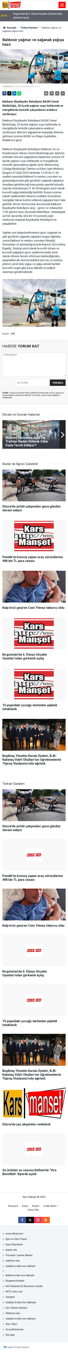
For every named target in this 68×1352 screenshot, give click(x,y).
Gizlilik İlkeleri (50, 1206)
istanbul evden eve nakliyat (20, 1266)
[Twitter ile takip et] (30, 1220)
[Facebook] (4, 93)
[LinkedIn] (14, 93)
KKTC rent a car (14, 1291)
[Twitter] (9, 93)
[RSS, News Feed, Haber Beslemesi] (46, 1220)
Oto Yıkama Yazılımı (16, 1307)
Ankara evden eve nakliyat (20, 1275)
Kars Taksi (11, 1324)
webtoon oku (13, 1260)
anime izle (11, 1249)
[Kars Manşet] (11, 4)
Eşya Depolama (14, 1244)
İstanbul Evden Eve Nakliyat (21, 1302)
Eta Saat (10, 1334)
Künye (25, 1206)
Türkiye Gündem (29, 27)
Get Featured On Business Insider (24, 1286)
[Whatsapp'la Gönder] (19, 93)
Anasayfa (11, 27)
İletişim (35, 1206)
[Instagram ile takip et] (38, 1220)
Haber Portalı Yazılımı (18, 1347)
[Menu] (62, 5)
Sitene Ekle (33, 1210)
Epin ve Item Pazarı (16, 1239)
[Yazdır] (46, 93)
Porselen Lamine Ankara (19, 1255)
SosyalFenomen (14, 1329)
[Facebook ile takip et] (22, 1220)
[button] (52, 93)
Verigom (10, 1296)
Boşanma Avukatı (15, 1280)
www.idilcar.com (14, 1233)
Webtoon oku (13, 1313)
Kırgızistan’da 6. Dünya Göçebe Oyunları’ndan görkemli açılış (37, 15)
